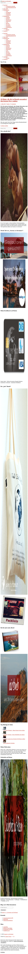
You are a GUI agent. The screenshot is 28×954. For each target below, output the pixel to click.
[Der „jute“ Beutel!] (14, 594)
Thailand (8, 17)
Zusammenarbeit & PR (11, 7)
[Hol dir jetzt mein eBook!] (11, 653)
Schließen (3, 952)
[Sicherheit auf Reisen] (14, 896)
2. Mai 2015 (3, 104)
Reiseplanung (6, 10)
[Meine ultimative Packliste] (4, 742)
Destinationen (6, 16)
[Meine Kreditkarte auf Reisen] (14, 379)
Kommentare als (8, 929)
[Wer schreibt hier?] (14, 220)
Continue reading (4, 125)
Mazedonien (8, 19)
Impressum (5, 919)
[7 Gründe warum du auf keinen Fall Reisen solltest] (4, 737)
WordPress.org (6, 930)
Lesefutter (5, 28)
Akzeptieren (3, 942)
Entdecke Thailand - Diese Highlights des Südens (14, 734)
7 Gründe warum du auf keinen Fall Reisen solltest (14, 738)
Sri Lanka (8, 24)
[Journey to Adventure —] (6, 1)
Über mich (5, 8)
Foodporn (5, 31)
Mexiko (7, 23)
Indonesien (8, 21)
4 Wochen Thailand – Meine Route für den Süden (14, 730)
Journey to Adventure (8, 934)
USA (7, 22)
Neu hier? (5, 5)
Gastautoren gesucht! (10, 6)
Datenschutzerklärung (8, 920)
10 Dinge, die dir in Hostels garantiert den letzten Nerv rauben (14, 100)
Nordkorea (8, 26)
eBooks (7, 29)
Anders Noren (8, 936)
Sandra (8, 104)
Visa (7, 11)
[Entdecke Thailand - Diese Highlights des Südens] (4, 733)
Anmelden (5, 926)
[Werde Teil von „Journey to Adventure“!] (14, 258)
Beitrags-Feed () (7, 928)
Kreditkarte (8, 12)
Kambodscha (9, 27)
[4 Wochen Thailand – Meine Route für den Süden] (4, 729)
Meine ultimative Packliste (9, 743)
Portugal (8, 18)
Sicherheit (8, 13)
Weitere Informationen (18, 941)
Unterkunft (8, 14)
